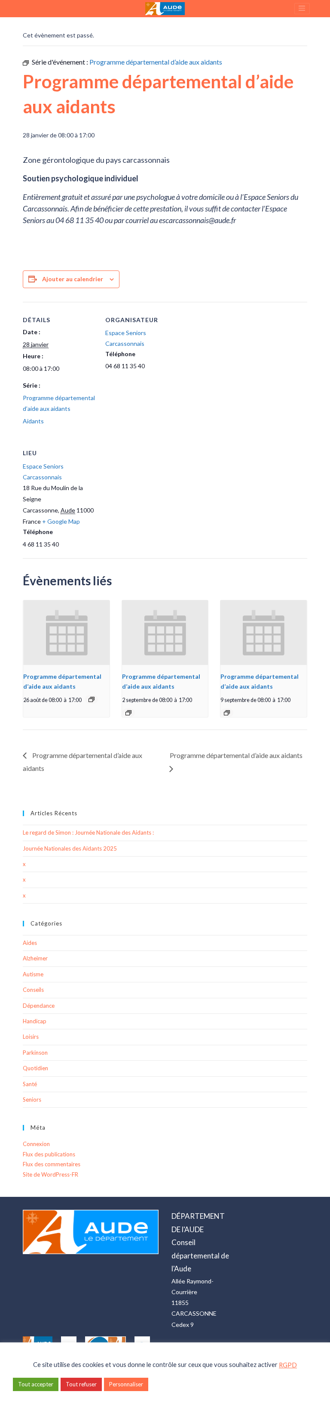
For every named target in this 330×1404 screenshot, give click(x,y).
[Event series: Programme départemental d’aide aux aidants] (92, 699)
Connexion (36, 1143)
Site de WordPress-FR (50, 1174)
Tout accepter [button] (35, 1384)
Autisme (33, 974)
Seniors (32, 1099)
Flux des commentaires (51, 1164)
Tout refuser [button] (81, 1384)
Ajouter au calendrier (72, 279)
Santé (30, 1084)
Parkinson (35, 1052)
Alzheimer (35, 958)
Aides (30, 942)
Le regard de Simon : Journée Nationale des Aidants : (88, 832)
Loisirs (31, 1036)
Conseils (33, 989)
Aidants (33, 421)
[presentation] (66, 632)
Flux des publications (49, 1154)
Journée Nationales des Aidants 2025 (70, 848)
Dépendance (39, 1005)
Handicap (34, 1021)
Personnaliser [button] (126, 1384)
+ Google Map (61, 521)
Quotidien (35, 1068)
